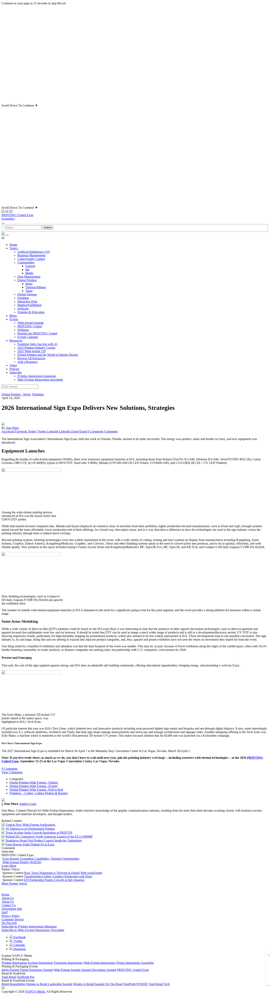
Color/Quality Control (31, 259)
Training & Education (30, 312)
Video (13, 365)
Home (13, 244)
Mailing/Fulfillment (29, 305)
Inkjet (28, 283)
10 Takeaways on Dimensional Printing (30, 828)
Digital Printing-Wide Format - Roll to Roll (36, 789)
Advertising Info (12, 908)
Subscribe (15, 372)
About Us (8, 898)
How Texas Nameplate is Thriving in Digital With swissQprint (63, 872)
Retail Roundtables (13, 984)
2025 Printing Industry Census (36, 347)
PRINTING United (29, 326)
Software (23, 308)
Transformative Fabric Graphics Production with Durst (58, 876)
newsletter (40, 379)
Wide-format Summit (30, 322)
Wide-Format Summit (67, 970)
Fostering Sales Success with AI (37, 344)
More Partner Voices (14, 883)
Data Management (28, 276)
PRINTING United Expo (17, 215)
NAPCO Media (35, 991)
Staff (5, 912)
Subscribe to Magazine (29, 926)
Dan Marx (12, 428)
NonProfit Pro (25, 977)
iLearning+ (8, 218)
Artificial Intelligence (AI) (33, 251)
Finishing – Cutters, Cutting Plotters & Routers (38, 793)
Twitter (17, 941)
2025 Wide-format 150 (31, 351)
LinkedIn (19, 945)
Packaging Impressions (68, 962)
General (30, 266)
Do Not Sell (9, 923)
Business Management (31, 255)
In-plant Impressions (40, 962)
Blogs (13, 315)
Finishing (23, 298)
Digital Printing (27, 280)
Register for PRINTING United (37, 333)
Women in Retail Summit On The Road (97, 984)
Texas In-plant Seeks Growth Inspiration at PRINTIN (39, 832)
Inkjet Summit (10, 970)
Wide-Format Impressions (99, 962)
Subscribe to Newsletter (33, 930)
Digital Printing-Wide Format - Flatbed (33, 782)
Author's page (27, 803)
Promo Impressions (128, 962)
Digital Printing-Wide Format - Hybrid (33, 786)
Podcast (14, 369)
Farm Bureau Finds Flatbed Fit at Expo (30, 844)
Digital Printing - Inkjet (16, 394)
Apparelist (147, 962)
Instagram (19, 949)
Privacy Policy (11, 915)
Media (29, 273)
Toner (29, 290)
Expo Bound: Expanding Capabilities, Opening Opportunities (40, 858)
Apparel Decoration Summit (98, 970)
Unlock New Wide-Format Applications (30, 824)
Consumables (25, 262)
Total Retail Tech (159, 984)
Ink (27, 269)
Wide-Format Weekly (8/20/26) (21, 862)
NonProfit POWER (135, 984)
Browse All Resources (31, 358)
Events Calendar (27, 337)
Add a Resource (27, 361)
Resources (15, 340)
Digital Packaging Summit (36, 970)
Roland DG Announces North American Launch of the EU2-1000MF (49, 836)
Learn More (9, 865)
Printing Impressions (14, 962)
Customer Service (13, 919)
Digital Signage (27, 294)
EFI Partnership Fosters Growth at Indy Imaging (54, 880)
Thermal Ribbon (35, 287)
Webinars (23, 330)
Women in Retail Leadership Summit (49, 984)
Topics (13, 248)
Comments (111, 431)
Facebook (19, 937)
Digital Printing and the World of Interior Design (47, 354)
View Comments (12, 772)
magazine (36, 376)
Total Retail (9, 977)
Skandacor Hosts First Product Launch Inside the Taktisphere (44, 840)
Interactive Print (27, 301)
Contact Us (9, 905)
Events (13, 319)
